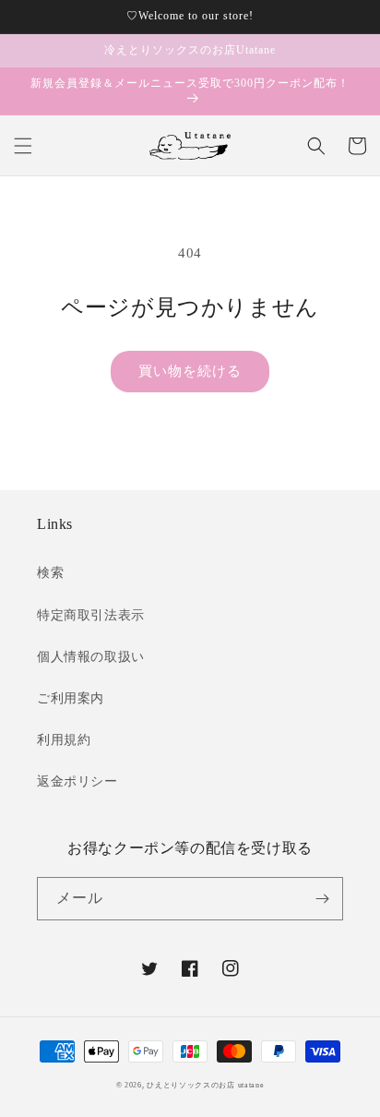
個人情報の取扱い (91, 657)
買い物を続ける (190, 371)
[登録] (322, 898)
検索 (50, 573)
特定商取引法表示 (91, 615)
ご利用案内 (70, 698)
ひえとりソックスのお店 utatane (205, 1085)
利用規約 (63, 740)
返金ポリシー (77, 781)
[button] (23, 146)
